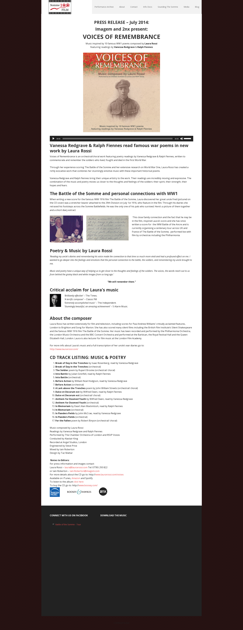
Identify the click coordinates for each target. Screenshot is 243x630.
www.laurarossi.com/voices (109, 474)
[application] (121, 138)
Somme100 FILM (59, 7)
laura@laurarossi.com (76, 467)
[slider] (188, 138)
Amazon (75, 478)
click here (79, 481)
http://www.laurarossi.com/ (64, 349)
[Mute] (181, 138)
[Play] (53, 138)
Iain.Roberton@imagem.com (84, 471)
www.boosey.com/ (88, 485)
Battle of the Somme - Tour (68, 524)
